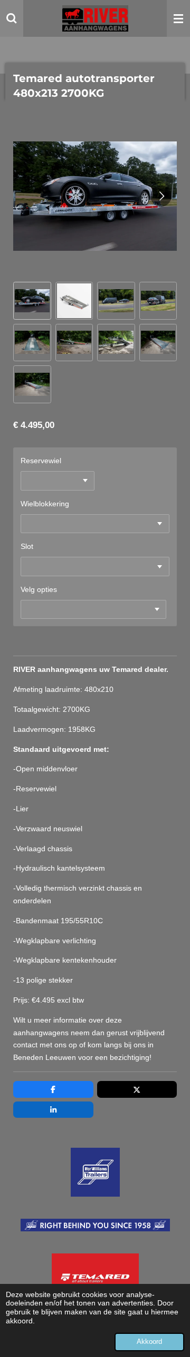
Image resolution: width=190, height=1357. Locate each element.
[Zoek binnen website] (11, 18)
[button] (32, 301)
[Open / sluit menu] (178, 18)
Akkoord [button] (149, 1341)
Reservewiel (41, 460)
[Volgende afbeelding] (161, 196)
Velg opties (39, 589)
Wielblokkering (45, 503)
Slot (27, 546)
